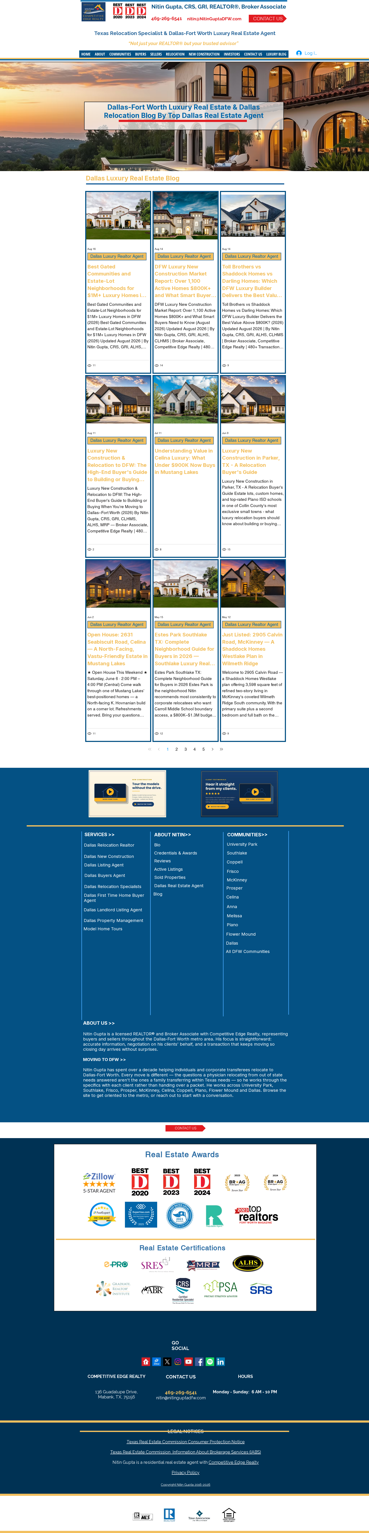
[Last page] (221, 749)
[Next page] (212, 749)
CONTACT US (181, 1376)
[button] (100, 54)
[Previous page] (159, 749)
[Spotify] (210, 1361)
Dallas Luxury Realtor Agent (117, 256)
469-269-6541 (166, 18)
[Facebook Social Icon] (199, 1361)
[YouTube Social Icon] (188, 1361)
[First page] (150, 749)
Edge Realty (246, 1462)
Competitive (221, 1462)
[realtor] (146, 1361)
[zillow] (156, 1361)
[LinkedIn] (220, 1361)
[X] (167, 1361)
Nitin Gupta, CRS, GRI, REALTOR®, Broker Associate (218, 6)
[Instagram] (178, 1361)
